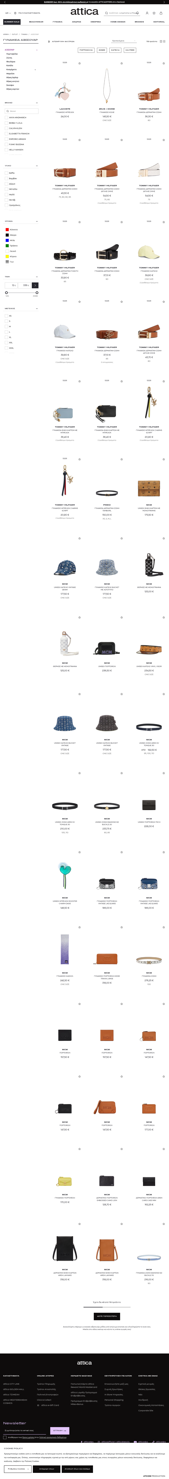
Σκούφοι (10, 85)
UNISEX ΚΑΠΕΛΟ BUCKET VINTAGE (65, 744)
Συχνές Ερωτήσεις (114, 1389)
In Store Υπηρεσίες (114, 1395)
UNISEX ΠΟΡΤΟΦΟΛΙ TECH (149, 822)
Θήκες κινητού (12, 81)
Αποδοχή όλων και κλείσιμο (77, 1469)
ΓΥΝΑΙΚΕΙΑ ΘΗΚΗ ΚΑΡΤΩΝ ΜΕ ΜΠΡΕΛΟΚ (65, 431)
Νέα (140, 1395)
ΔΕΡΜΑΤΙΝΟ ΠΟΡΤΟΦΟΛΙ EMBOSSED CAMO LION (107, 1199)
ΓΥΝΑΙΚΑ (24, 34)
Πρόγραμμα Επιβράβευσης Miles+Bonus (84, 1402)
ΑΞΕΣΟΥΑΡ (9, 50)
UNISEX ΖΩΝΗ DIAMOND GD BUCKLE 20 (107, 823)
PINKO (107, 505)
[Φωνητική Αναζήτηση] (137, 13)
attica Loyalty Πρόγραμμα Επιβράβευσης (84, 1394)
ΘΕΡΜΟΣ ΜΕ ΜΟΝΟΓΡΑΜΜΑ (149, 587)
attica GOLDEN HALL (13, 1389)
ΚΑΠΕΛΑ (115, 50)
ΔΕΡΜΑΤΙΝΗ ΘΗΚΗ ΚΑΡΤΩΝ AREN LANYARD (64, 1274)
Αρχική (6, 34)
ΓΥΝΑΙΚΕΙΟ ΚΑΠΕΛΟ (149, 271)
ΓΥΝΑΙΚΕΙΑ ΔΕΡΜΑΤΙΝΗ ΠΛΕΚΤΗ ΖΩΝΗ (65, 272)
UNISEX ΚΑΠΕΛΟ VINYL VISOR (149, 666)
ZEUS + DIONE (107, 109)
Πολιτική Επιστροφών (48, 1395)
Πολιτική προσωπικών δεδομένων (52, 1437)
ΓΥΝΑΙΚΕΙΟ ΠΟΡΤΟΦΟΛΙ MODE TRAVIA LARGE (107, 977)
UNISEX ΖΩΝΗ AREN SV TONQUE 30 (149, 744)
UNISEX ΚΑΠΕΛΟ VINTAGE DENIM (65, 588)
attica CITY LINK (11, 1384)
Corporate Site (145, 1411)
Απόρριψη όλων (46, 1469)
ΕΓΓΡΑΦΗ (58, 1430)
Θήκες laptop (12, 77)
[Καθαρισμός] (133, 13)
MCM (149, 505)
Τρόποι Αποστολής (46, 1389)
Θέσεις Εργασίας (146, 1389)
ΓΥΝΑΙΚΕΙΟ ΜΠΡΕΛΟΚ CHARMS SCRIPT (149, 431)
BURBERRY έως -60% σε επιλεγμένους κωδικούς (65, 2)
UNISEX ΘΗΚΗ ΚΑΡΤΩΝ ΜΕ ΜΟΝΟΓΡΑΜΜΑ (149, 509)
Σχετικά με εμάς (146, 1384)
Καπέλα (9, 65)
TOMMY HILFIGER (149, 109)
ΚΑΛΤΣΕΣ (130, 50)
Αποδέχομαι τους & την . (37, 1437)
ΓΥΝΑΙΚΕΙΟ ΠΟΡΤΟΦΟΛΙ (65, 1198)
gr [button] (6, 13)
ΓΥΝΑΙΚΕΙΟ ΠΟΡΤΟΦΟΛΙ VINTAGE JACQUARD (107, 902)
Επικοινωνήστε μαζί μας (116, 1384)
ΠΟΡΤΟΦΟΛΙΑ (86, 50)
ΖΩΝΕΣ (102, 50)
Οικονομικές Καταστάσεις (151, 1405)
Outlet (15, 34)
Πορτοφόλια (12, 54)
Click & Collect (44, 1400)
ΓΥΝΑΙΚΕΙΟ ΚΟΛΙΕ (107, 112)
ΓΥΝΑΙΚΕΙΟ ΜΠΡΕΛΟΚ (65, 112)
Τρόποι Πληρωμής (46, 1384)
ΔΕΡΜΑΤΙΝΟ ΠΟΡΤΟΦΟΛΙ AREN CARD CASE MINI (149, 1199)
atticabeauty (122, 1442)
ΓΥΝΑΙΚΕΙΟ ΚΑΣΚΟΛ (65, 976)
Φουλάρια (10, 62)
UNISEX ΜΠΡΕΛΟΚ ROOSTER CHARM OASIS (65, 902)
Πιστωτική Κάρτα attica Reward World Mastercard (84, 1385)
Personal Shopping (114, 1400)
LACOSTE (65, 109)
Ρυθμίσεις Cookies (16, 1469)
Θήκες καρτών (12, 89)
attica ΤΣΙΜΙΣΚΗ (11, 1395)
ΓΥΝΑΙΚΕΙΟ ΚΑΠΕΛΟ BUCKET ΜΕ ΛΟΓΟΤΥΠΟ (107, 588)
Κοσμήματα (11, 69)
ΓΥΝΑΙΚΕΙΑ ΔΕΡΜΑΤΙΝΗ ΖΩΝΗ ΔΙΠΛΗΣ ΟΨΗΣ (107, 190)
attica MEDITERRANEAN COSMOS (15, 1401)
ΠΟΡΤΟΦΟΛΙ (65, 1053)
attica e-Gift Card (50, 1405)
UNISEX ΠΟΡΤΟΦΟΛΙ (107, 666)
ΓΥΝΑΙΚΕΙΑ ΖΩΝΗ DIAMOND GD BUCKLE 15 (149, 1274)
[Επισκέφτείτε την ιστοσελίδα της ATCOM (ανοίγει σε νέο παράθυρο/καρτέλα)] (154, 1476)
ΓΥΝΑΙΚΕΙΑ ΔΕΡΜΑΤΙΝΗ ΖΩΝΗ (149, 112)
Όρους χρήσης (28, 1437)
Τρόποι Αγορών (112, 1405)
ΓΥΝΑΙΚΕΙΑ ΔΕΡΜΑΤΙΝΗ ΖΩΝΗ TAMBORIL (107, 509)
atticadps (89, 1442)
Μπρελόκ (10, 74)
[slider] (6, 292)
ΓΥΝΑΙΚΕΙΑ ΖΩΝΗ (149, 976)
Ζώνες (9, 58)
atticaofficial (108, 1442)
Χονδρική (143, 1400)
